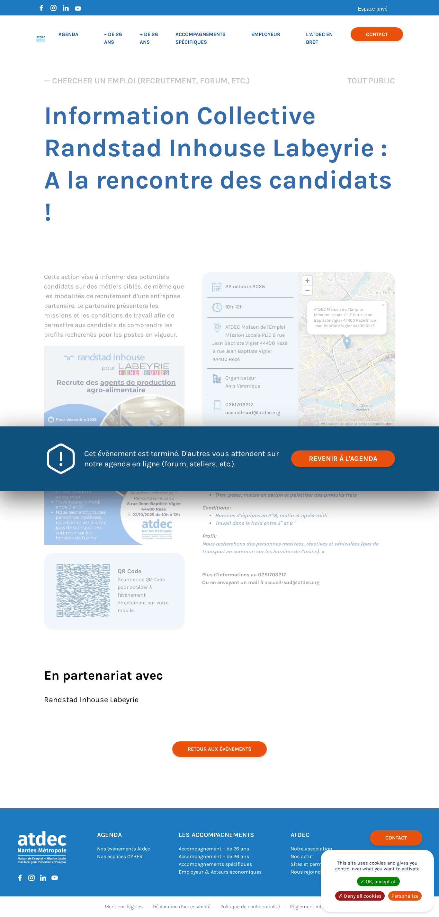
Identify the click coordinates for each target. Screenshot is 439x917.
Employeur (265, 34)
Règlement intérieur (312, 906)
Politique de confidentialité (250, 906)
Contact (377, 34)
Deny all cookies (362, 896)
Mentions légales (124, 906)
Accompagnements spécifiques (215, 864)
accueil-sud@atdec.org (252, 412)
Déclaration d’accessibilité (182, 906)
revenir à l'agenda (343, 458)
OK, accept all (380, 881)
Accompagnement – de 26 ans (214, 849)
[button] (347, 343)
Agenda (68, 34)
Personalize (404, 896)
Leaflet (331, 424)
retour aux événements (219, 749)
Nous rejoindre (308, 872)
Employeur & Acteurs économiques (220, 872)
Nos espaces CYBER (120, 856)
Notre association (311, 849)
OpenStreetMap (358, 424)
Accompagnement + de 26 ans (214, 856)
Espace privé (373, 9)
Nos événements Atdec (123, 849)
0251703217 (239, 404)
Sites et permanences (316, 864)
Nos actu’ (301, 856)
